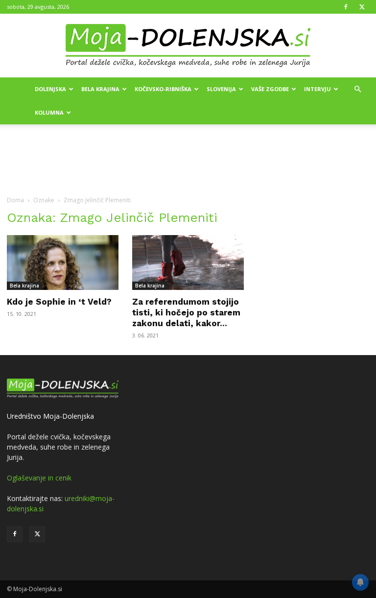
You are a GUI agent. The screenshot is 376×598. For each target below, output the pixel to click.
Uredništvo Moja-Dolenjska (50, 416)
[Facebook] (345, 7)
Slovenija (221, 89)
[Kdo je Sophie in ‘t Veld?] (62, 262)
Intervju (317, 89)
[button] (357, 89)
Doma (15, 200)
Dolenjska (50, 89)
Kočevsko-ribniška (163, 89)
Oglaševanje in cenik (39, 477)
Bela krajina (100, 89)
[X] (361, 7)
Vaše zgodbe (270, 89)
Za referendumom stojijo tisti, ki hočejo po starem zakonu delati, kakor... (186, 312)
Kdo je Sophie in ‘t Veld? (59, 302)
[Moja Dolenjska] (188, 46)
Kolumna (49, 112)
